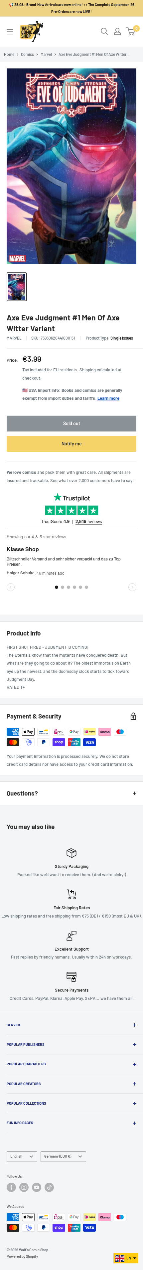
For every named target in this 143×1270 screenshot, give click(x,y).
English (16, 1156)
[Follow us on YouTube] (36, 1187)
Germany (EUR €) (57, 1156)
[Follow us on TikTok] (49, 1187)
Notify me (72, 443)
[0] (131, 31)
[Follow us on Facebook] (11, 1187)
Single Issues (121, 338)
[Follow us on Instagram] (24, 1187)
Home (9, 54)
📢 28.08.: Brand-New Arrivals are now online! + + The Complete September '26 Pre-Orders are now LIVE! (71, 8)
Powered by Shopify (22, 1256)
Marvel (46, 54)
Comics (27, 54)
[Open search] (104, 31)
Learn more (108, 398)
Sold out (71, 423)
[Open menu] (10, 31)
